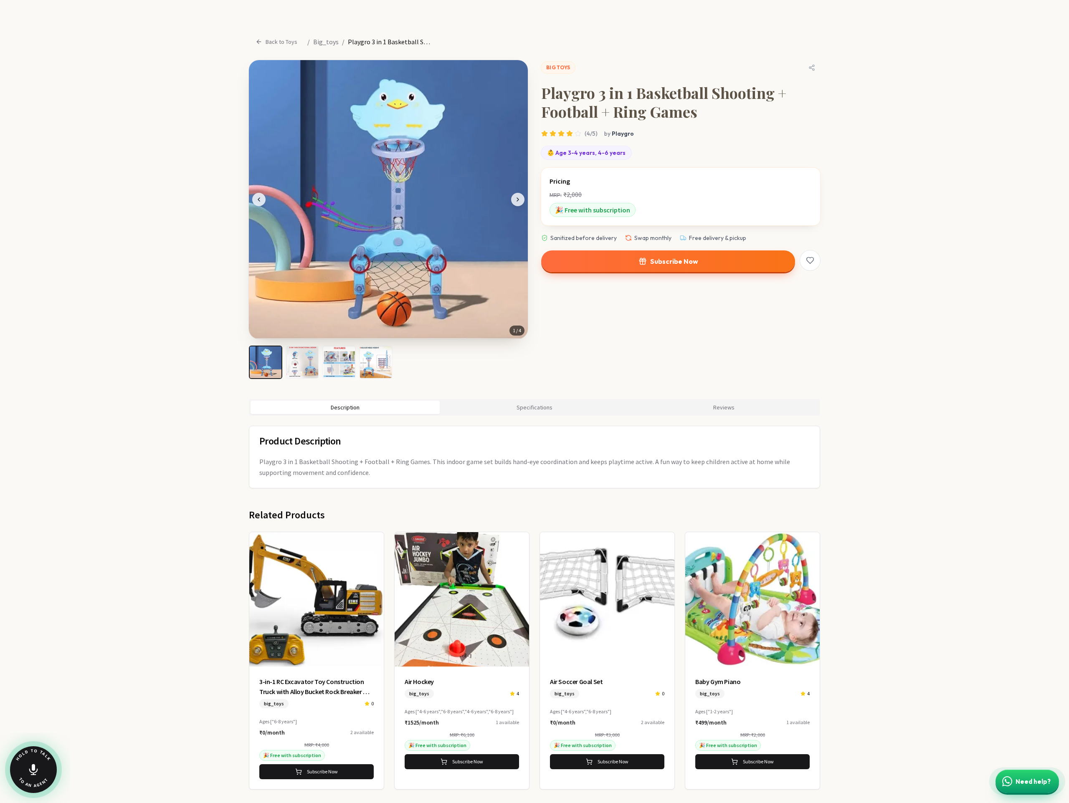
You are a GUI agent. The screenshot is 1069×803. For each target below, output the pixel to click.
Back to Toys (281, 41)
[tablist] (534, 407)
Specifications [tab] (534, 407)
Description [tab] (345, 407)
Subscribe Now (674, 261)
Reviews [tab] (724, 407)
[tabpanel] (534, 457)
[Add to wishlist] (810, 260)
